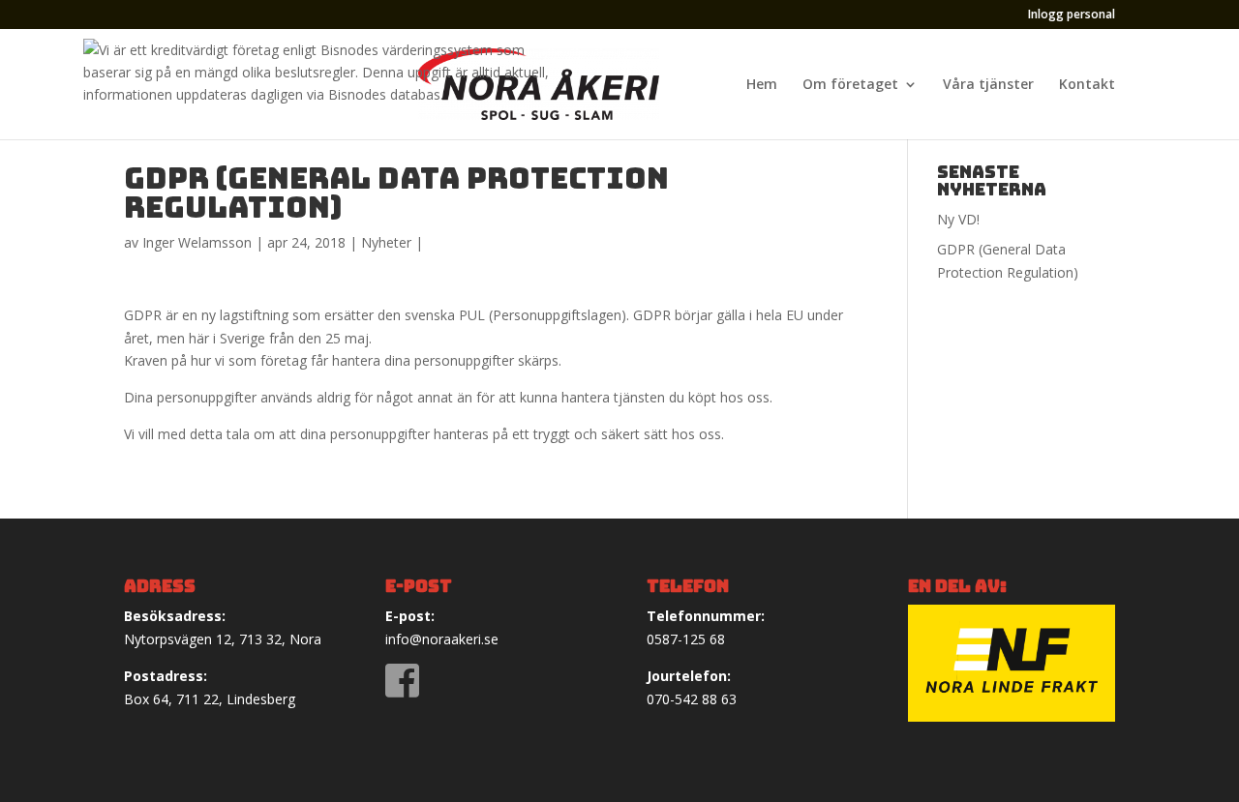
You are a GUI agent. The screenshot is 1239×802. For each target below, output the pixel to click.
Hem (761, 85)
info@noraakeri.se (442, 639)
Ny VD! (958, 219)
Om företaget (850, 85)
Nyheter (386, 242)
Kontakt (1087, 85)
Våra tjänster (988, 85)
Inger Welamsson (197, 242)
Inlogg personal (1071, 15)
